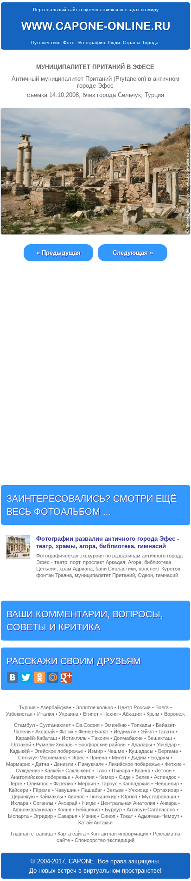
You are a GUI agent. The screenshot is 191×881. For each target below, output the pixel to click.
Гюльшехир (102, 796)
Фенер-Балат (93, 731)
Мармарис (18, 764)
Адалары (141, 744)
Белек (142, 777)
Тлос (101, 770)
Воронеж (174, 714)
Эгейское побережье (58, 751)
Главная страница (32, 833)
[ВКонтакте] (12, 677)
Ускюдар (167, 744)
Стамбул (24, 725)
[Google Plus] (66, 677)
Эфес (78, 757)
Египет (91, 714)
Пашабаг (91, 790)
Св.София (88, 725)
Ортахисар (166, 790)
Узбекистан (19, 714)
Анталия (85, 777)
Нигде (89, 803)
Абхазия (132, 714)
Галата (166, 731)
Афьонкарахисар (33, 809)
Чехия (110, 714)
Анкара (168, 803)
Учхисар (138, 790)
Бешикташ (159, 738)
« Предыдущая (59, 252)
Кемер (106, 777)
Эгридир (43, 816)
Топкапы (141, 725)
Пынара (121, 770)
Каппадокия (136, 783)
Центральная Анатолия (128, 803)
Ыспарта (18, 816)
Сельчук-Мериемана (42, 757)
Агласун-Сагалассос (151, 809)
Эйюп (147, 731)
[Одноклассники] (39, 677)
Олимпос (38, 783)
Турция (27, 707)
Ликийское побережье (134, 764)
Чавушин (65, 790)
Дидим (138, 757)
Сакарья (67, 816)
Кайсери (18, 790)
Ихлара (19, 803)
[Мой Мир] (52, 677)
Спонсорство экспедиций (104, 840)
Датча (42, 764)
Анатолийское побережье (40, 777)
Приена (98, 757)
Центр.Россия (134, 707)
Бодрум (160, 757)
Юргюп (129, 796)
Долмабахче (128, 738)
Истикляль (74, 738)
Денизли (63, 764)
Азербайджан (55, 707)
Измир (95, 751)
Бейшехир (88, 809)
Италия (45, 714)
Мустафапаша (159, 796)
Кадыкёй (20, 751)
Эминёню (115, 725)
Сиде (125, 777)
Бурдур (113, 809)
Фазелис (63, 783)
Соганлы (43, 803)
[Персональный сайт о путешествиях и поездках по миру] (95, 26)
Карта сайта (71, 833)
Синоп (108, 816)
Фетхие (173, 764)
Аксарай (45, 731)
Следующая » (133, 252)
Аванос (76, 796)
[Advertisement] (95, 366)
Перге (15, 783)
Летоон (163, 770)
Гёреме (42, 790)
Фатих (66, 731)
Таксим (100, 738)
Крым (152, 714)
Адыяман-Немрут (158, 816)
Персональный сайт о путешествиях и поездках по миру (96, 9)
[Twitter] (26, 677)
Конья (64, 809)
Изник (89, 816)
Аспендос (165, 777)
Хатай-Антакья (95, 822)
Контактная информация (119, 833)
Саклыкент (78, 770)
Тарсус (109, 783)
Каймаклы (51, 796)
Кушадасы (141, 751)
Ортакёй (21, 744)
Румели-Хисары (55, 744)
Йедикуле (125, 731)
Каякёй (53, 770)
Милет (119, 757)
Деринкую (23, 796)
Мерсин (87, 783)
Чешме (116, 751)
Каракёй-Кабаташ (36, 738)
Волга (162, 707)
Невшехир (166, 783)
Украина (68, 714)
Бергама (168, 751)
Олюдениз (28, 770)
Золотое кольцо (94, 707)
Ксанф (142, 770)
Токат (126, 816)
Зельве (115, 790)
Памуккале (91, 764)
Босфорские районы (102, 744)
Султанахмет (55, 725)
